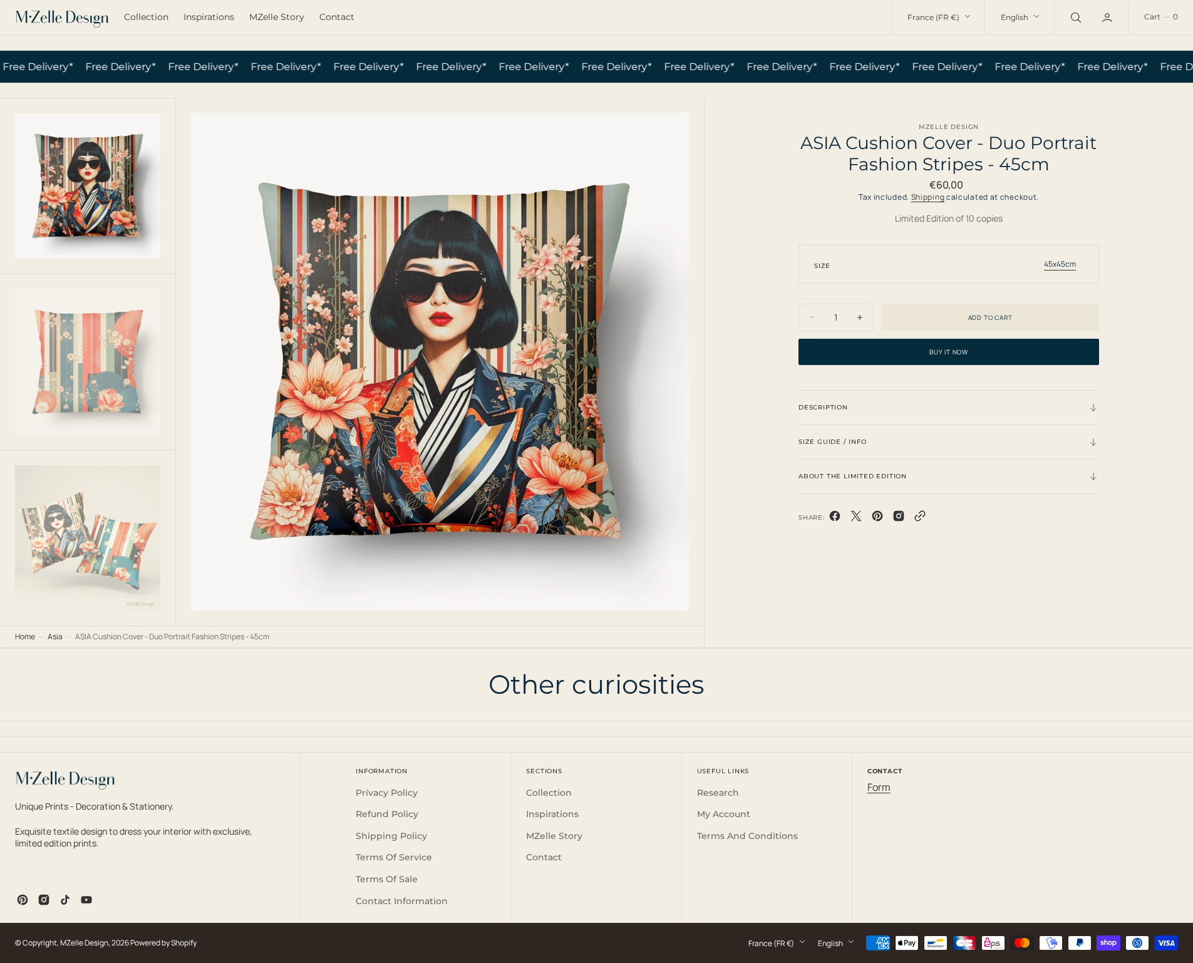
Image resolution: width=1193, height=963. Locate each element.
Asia (55, 636)
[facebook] (835, 518)
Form (879, 787)
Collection (146, 17)
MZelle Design (84, 942)
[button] (1160, 17)
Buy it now (948, 352)
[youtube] (86, 899)
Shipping (928, 197)
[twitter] (856, 518)
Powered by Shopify (163, 942)
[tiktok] (65, 899)
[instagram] (43, 899)
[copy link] (920, 518)
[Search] (1075, 17)
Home (25, 636)
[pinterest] (877, 518)
